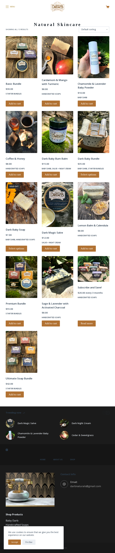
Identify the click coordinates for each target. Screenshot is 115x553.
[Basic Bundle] (21, 57)
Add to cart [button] (15, 103)
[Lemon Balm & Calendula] (93, 201)
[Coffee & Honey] (21, 132)
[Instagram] (7, 450)
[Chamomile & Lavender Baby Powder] (93, 57)
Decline (28, 542)
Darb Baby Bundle (88, 158)
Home (43, 459)
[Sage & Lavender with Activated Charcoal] (57, 277)
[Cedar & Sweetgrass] (64, 435)
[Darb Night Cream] (64, 423)
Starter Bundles (14, 93)
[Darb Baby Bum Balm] (57, 132)
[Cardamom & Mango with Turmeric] (57, 55)
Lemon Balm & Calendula (93, 225)
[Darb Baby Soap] (21, 203)
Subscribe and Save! (90, 287)
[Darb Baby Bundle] (93, 132)
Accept (14, 542)
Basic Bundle (13, 83)
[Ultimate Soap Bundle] (21, 352)
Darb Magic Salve (52, 232)
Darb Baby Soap (15, 229)
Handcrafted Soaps (51, 94)
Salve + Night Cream (61, 168)
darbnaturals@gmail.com (85, 486)
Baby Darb (82, 97)
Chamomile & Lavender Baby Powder (33, 435)
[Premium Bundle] (21, 277)
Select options (88, 174)
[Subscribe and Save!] (93, 269)
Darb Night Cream (81, 423)
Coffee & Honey (15, 158)
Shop (72, 459)
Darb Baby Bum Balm (55, 158)
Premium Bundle (16, 303)
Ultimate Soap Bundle (19, 378)
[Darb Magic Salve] (57, 204)
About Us (57, 459)
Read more (87, 323)
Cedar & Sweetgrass (83, 435)
